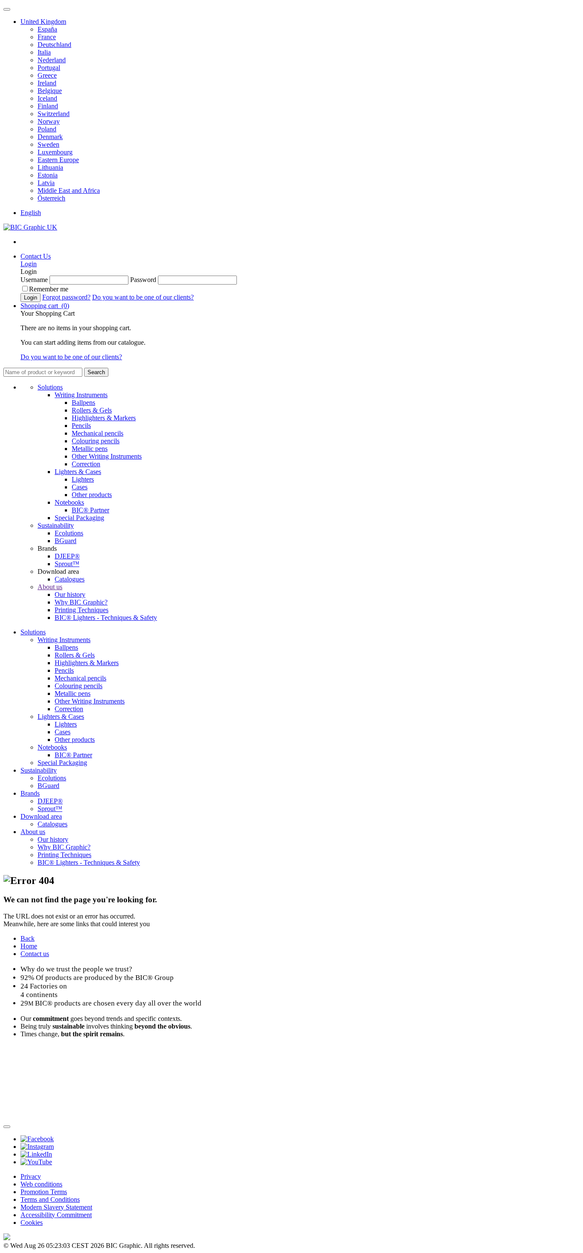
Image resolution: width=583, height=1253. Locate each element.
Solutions (50, 387)
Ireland (47, 83)
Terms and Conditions (50, 1199)
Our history (70, 594)
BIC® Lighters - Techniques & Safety (106, 617)
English (30, 212)
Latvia (46, 182)
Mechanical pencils (97, 433)
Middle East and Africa (69, 190)
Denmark (50, 136)
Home (28, 946)
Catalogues (70, 579)
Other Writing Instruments (107, 456)
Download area (41, 816)
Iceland (47, 98)
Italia (44, 52)
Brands (30, 793)
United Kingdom (43, 21)
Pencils (81, 425)
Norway (49, 121)
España (47, 29)
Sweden (48, 144)
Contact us (34, 953)
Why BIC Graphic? (81, 602)
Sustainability (56, 525)
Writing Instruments (81, 394)
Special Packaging (79, 517)
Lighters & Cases (78, 471)
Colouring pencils (96, 441)
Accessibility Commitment (56, 1214)
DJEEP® (67, 556)
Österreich (51, 198)
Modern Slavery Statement (56, 1207)
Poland (47, 129)
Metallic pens (90, 448)
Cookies (31, 1222)
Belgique (50, 90)
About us (50, 586)
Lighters (83, 479)
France (47, 37)
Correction (86, 464)
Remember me (48, 289)
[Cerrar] (6, 1126)
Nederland (52, 60)
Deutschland (54, 44)
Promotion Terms (43, 1191)
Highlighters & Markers (104, 418)
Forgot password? (66, 297)
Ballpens (83, 402)
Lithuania (50, 167)
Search (96, 372)
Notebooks (69, 502)
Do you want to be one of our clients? (143, 297)
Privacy (30, 1176)
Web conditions (41, 1184)
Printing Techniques (81, 609)
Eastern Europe (58, 159)
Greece (47, 75)
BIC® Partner (90, 510)
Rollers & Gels (92, 410)
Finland (48, 106)
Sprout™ (67, 563)
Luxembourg (55, 152)
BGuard (65, 540)
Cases (79, 487)
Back (27, 938)
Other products (92, 494)
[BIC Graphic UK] (30, 227)
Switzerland (54, 113)
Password (143, 279)
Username (34, 279)
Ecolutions (69, 533)
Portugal (49, 67)
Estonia (48, 175)
